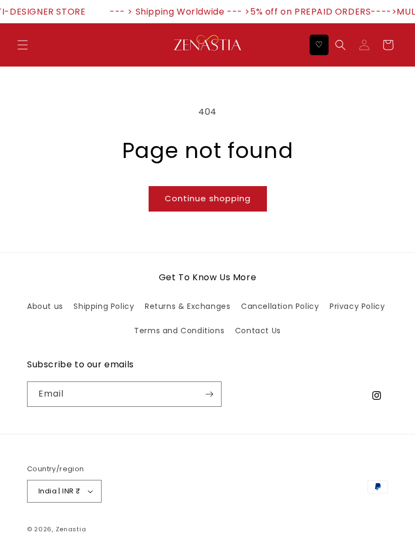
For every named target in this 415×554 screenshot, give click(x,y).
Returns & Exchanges (187, 306)
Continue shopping (208, 198)
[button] (23, 45)
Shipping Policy (103, 306)
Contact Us (258, 330)
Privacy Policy (357, 306)
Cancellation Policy (280, 306)
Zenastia (71, 529)
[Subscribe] (209, 394)
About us (45, 306)
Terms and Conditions (179, 330)
